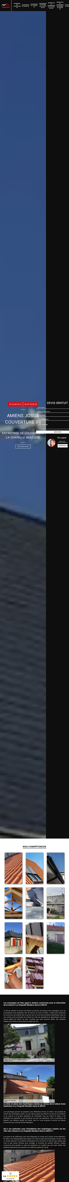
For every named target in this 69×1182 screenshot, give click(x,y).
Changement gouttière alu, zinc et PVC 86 (43, 5)
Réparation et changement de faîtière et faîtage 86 (60, 6)
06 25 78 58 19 (31, 404)
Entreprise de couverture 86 (17, 5)
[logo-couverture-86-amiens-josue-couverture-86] (5, 5)
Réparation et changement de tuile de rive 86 (51, 5)
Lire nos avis (10, 1178)
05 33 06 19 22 (15, 404)
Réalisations (23, 446)
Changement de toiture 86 (34, 5)
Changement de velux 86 (25, 5)
